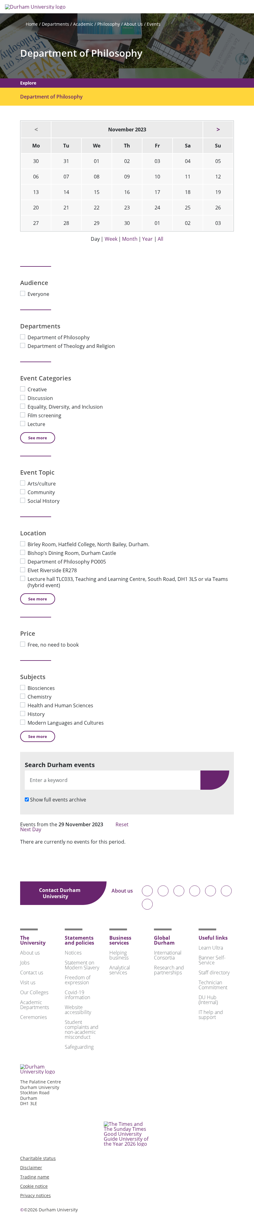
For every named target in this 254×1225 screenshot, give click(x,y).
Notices (73, 952)
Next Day (31, 829)
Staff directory (214, 972)
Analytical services (119, 970)
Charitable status (38, 1158)
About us (122, 891)
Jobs (24, 962)
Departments (55, 24)
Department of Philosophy (81, 53)
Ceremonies (33, 1017)
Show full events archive (58, 799)
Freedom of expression (77, 980)
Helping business (119, 955)
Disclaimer (31, 1167)
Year (147, 238)
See (37, 438)
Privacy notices (35, 1195)
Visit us (27, 982)
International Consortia (168, 955)
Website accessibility (78, 1010)
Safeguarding (79, 1046)
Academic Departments (34, 1005)
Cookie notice (34, 1186)
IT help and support (211, 1015)
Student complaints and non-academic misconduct (82, 1029)
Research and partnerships (169, 970)
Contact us (31, 972)
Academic (83, 24)
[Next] (218, 129)
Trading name (34, 1177)
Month (130, 238)
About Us (133, 24)
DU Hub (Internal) (208, 1000)
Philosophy (108, 24)
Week (111, 238)
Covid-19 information (77, 995)
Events (153, 24)
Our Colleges (34, 992)
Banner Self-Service (212, 960)
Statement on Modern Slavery (82, 965)
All (160, 238)
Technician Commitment (213, 985)
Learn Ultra (211, 947)
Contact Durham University (60, 893)
